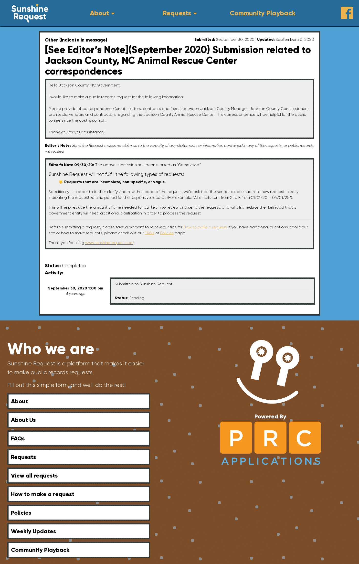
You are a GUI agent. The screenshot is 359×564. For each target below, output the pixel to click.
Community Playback (263, 13)
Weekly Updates (33, 531)
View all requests (34, 475)
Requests (177, 13)
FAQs (18, 438)
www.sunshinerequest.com (109, 242)
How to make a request (205, 227)
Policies (21, 512)
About (99, 13)
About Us (23, 419)
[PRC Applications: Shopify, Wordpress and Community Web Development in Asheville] (270, 442)
